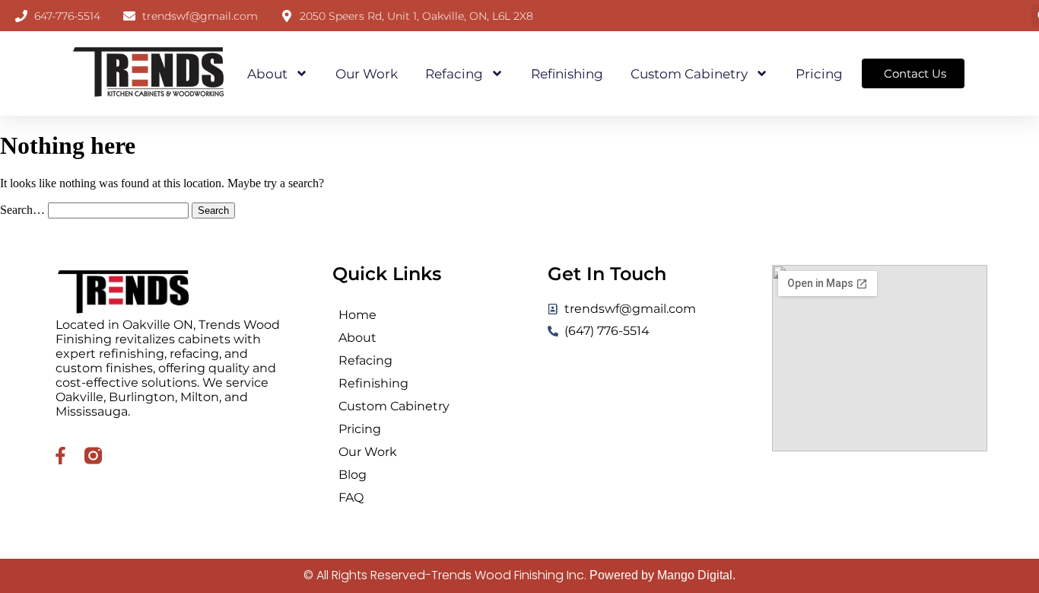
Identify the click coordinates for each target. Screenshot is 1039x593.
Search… (22, 209)
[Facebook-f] (60, 455)
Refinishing (567, 73)
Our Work (366, 73)
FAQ (351, 497)
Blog (352, 474)
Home (357, 315)
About (267, 73)
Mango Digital (694, 575)
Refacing (454, 73)
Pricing (819, 73)
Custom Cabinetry (689, 73)
